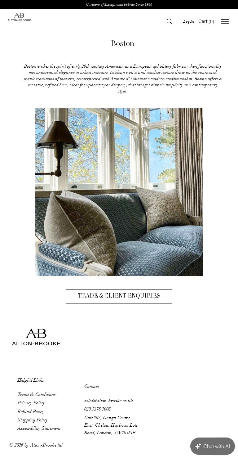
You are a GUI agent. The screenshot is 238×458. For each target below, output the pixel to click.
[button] (208, 21)
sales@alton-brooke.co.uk (108, 400)
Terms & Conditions (36, 394)
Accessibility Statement (39, 428)
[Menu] (225, 21)
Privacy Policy (31, 403)
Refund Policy (31, 411)
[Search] (169, 21)
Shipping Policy (33, 420)
